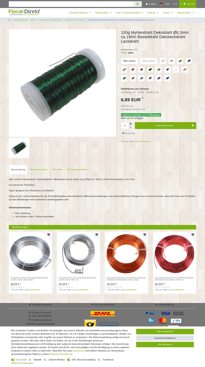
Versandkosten (144, 141)
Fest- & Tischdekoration (128, 12)
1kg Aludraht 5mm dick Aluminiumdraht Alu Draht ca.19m (29, 279)
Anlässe (152, 12)
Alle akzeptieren (165, 331)
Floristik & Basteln (79, 12)
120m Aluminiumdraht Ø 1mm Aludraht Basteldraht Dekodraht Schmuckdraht (126, 279)
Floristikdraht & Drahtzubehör (50, 20)
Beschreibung (18, 169)
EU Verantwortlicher (77, 169)
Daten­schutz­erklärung (61, 354)
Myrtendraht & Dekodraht (75, 20)
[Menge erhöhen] (130, 124)
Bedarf (33, 20)
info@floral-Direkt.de (40, 320)
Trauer (166, 12)
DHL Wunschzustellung (83, 359)
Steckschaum (184, 12)
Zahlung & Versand (41, 312)
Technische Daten (39, 169)
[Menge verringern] (130, 127)
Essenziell (21, 359)
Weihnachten (102, 12)
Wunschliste (129, 133)
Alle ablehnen (165, 344)
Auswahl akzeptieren (165, 338)
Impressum (78, 350)
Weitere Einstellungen (22, 363)
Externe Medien (57, 359)
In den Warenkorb (165, 125)
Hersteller (57, 169)
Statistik (37, 359)
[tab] (18, 169)
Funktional (108, 359)
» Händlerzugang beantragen (40, 323)
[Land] (161, 4)
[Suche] (138, 4)
